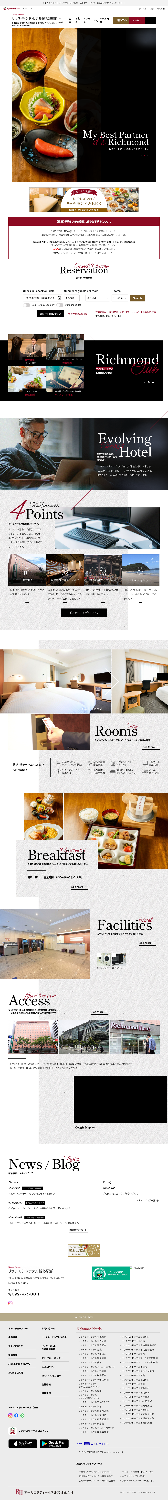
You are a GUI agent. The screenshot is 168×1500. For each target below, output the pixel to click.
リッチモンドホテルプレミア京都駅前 (140, 1358)
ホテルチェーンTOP (18, 1328)
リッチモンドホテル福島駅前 (92, 1375)
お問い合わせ (48, 1328)
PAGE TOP (86, 1317)
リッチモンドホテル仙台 (90, 1362)
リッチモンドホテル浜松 (133, 1353)
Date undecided (73, 304)
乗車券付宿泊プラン (49, 313)
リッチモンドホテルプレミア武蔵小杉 (97, 1427)
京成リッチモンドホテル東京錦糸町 (96, 1476)
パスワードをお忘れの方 (144, 312)
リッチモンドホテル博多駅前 (136, 1388)
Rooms (116, 291)
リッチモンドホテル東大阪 (134, 1366)
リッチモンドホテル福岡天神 (136, 1392)
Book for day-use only (43, 304)
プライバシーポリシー (52, 1358)
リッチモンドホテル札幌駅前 (92, 1336)
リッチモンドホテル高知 (133, 1384)
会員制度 (161, 8)
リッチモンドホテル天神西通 (136, 1396)
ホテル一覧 (141, 8)
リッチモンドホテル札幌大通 (92, 1341)
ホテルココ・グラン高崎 (133, 1476)
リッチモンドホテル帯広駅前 (92, 1345)
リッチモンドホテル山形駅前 (92, 1371)
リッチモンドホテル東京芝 (91, 1423)
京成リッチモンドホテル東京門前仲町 (97, 1480)
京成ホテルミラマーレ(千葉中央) (138, 1480)
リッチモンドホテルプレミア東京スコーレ (89, 1396)
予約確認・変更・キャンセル (108, 316)
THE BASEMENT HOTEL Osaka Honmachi (101, 1452)
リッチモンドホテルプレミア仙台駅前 (97, 1366)
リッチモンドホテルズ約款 (54, 1337)
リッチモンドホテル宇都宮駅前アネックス (89, 1385)
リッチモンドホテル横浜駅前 (136, 1336)
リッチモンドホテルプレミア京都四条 (140, 1362)
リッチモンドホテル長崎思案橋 (137, 1405)
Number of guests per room (74, 291)
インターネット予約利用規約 (49, 1348)
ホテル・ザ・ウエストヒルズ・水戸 (137, 1472)
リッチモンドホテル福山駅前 (136, 1379)
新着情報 (13, 1355)
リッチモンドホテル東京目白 (92, 1415)
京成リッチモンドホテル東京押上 (95, 1472)
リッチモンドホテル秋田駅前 (92, 1353)
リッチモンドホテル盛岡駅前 (92, 1358)
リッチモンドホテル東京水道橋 (94, 1410)
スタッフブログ (15, 1346)
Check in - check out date (38, 291)
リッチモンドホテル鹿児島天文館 (138, 1418)
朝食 (152, 8)
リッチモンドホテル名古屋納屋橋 (138, 1349)
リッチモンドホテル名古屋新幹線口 (139, 1345)
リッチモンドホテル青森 (90, 1349)
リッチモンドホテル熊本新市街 (137, 1401)
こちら (56, 248)
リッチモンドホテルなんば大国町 (138, 1371)
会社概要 (46, 1384)
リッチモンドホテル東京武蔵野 (94, 1419)
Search (137, 298)
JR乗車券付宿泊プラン (19, 1363)
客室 (70, 20)
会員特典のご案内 (76, 313)
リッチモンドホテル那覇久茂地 (137, 1422)
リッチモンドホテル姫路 (133, 1375)
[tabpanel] (56, 105)
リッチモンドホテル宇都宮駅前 (94, 1379)
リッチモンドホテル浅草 (90, 1406)
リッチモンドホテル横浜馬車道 (94, 1432)
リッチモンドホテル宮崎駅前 (136, 1409)
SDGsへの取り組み (51, 1375)
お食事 (77, 20)
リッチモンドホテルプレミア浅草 (94, 1402)
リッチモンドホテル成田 (90, 1390)
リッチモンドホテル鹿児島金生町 (138, 1414)
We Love (60, 20)
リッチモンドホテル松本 (133, 1341)
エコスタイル (48, 1366)
